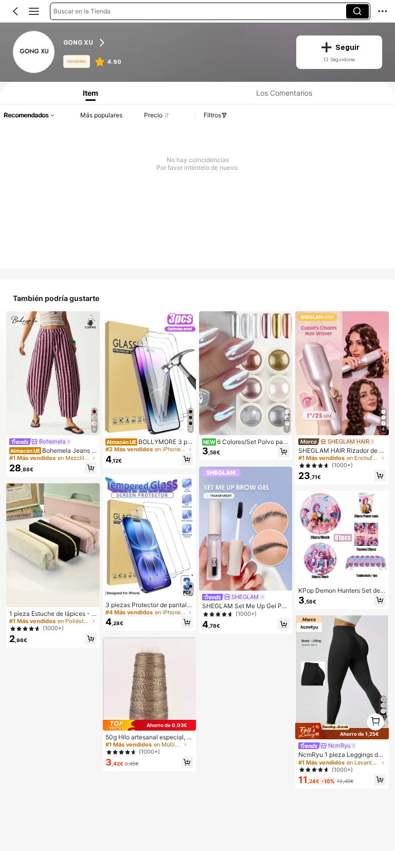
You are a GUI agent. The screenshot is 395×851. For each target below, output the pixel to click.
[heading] (173, 43)
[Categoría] (34, 11)
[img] (149, 725)
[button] (15, 11)
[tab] (88, 93)
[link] (34, 52)
